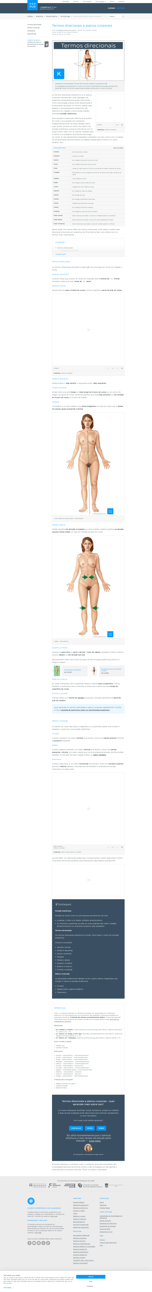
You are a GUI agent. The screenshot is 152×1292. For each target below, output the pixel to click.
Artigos (121, 8)
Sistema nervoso (79, 1241)
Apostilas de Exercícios (108, 1223)
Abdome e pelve (79, 1216)
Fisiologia (77, 1231)
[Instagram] (39, 1243)
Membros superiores (80, 1205)
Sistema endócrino (80, 1249)
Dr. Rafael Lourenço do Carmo (66, 30)
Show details (7, 1287)
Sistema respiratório (80, 1252)
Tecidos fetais (105, 1208)
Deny (90, 1281)
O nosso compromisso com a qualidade (44, 1208)
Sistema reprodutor (80, 1263)
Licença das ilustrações (108, 1242)
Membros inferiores (80, 1208)
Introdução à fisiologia (81, 1235)
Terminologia (65, 16)
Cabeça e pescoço (79, 1219)
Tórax (75, 1213)
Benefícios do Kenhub (108, 1226)
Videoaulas (76, 1128)
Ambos (101, 1128)
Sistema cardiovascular (81, 1244)
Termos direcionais (34, 24)
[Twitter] (43, 1243)
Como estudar (87, 1)
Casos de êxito (105, 1229)
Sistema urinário (79, 1257)
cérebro (81, 698)
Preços (102, 1240)
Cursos (111, 8)
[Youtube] (34, 1243)
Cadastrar (121, 1)
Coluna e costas (79, 1211)
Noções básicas (51, 16)
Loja (101, 1245)
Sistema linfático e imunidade (84, 1246)
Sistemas (103, 1205)
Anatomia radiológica (81, 1227)
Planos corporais (33, 27)
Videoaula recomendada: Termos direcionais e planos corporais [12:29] (81, 83)
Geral (102, 1202)
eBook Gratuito (105, 1221)
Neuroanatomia (79, 1222)
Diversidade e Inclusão (37, 1220)
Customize (90, 1286)
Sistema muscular (79, 1238)
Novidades (65, 1)
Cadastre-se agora (33, 40)
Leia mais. (95, 1141)
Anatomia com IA (106, 1232)
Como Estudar (106, 1212)
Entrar (112, 1)
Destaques (31, 31)
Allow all (90, 1276)
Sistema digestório (80, 1255)
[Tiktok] (48, 1243)
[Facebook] (29, 1243)
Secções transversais (81, 1224)
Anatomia (39, 16)
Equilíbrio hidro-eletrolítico (83, 1260)
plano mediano (99, 755)
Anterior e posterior (69, 250)
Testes (90, 1128)
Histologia (104, 1198)
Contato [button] (75, 1)
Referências (31, 34)
